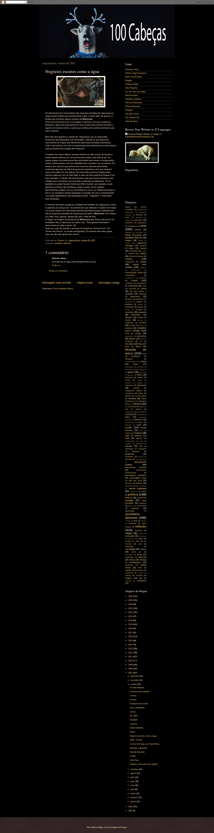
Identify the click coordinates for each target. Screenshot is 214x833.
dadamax (142, 294)
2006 (130, 806)
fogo (144, 354)
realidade (132, 523)
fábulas (132, 339)
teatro (139, 554)
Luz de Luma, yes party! (135, 91)
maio (132, 785)
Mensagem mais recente (56, 282)
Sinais (132, 732)
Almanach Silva (131, 69)
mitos (127, 417)
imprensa (129, 385)
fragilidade (136, 356)
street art (136, 552)
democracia (135, 296)
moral (140, 422)
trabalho (128, 570)
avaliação (128, 232)
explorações (129, 336)
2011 (130, 656)
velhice (128, 575)
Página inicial (84, 282)
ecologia (138, 309)
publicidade (130, 511)
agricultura (140, 209)
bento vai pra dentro (133, 77)
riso (140, 536)
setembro (134, 769)
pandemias (129, 454)
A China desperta (137, 687)
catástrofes (133, 251)
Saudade (133, 720)
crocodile (132, 289)
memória (128, 414)
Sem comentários (137, 708)
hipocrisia (129, 377)
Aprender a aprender (138, 748)
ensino (128, 320)
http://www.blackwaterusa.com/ (60, 122)
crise (144, 286)
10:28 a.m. (56, 265)
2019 (130, 624)
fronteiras (129, 359)
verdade (139, 575)
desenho (128, 299)
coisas (143, 261)
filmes (138, 346)
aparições (129, 223)
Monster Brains (131, 95)
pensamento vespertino (135, 475)
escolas (132, 325)
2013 (130, 648)
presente (142, 506)
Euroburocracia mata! (139, 704)
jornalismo (129, 393)
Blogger (124, 827)
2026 (130, 596)
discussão (128, 302)
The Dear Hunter (132, 114)
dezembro (134, 676)
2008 (130, 669)
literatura (138, 404)
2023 (130, 608)
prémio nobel (132, 506)
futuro (135, 364)
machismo (128, 412)
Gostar (133, 712)
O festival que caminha (139, 691)
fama (142, 339)
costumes (129, 283)
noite (141, 441)
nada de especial (133, 436)
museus (128, 433)
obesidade (139, 443)
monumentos (129, 422)
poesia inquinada (137, 488)
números (128, 443)
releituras (138, 530)
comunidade (130, 275)
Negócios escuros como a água (143, 736)
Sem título (134, 760)
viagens (128, 578)
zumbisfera (141, 581)
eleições (128, 317)
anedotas (139, 217)
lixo (126, 406)
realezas (143, 521)
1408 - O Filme (136, 740)
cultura (143, 288)
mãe (136, 412)
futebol (143, 361)
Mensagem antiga (109, 282)
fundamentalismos (131, 361)
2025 (130, 600)
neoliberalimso (130, 441)
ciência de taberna (136, 256)
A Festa (133, 700)
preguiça (142, 503)
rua (145, 536)
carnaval (142, 246)
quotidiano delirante (62, 243)
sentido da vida (132, 541)
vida (140, 578)
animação (128, 220)
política (133, 494)
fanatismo (129, 341)
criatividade (133, 286)
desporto (139, 299)
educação (142, 312)
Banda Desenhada (133, 235)
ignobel (139, 380)
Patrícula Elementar (133, 103)
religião (128, 533)
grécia (137, 369)
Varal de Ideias (131, 121)
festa (127, 346)
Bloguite (128, 80)
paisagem (142, 449)
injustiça (136, 388)
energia (140, 317)
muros (141, 430)
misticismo (140, 414)
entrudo (140, 320)
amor (127, 217)
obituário (128, 446)
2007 (130, 673)
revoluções (129, 536)
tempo (132, 560)
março (133, 793)
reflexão (140, 526)
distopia (139, 302)
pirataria (128, 486)
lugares (141, 406)
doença (140, 307)
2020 (130, 620)
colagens (143, 267)
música (138, 433)
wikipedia (128, 581)
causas (144, 251)
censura (131, 253)
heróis (139, 375)
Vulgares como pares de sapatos (144, 764)
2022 (130, 612)
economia (129, 312)
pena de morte (141, 459)
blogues (128, 240)
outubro (133, 684)
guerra (131, 372)
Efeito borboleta (136, 728)
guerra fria (142, 372)
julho (132, 777)
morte (138, 425)
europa (138, 333)
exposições (141, 336)
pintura (139, 483)
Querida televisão (137, 752)
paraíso (140, 457)
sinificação (129, 546)
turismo (140, 573)
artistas (138, 229)
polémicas (133, 491)
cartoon (143, 248)
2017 (130, 632)
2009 (130, 665)
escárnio (142, 323)
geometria (128, 369)
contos (134, 280)
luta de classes (133, 409)
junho (133, 781)
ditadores (129, 304)
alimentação (129, 212)
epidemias (129, 323)
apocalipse (142, 223)
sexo (140, 544)
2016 (130, 636)
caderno (140, 240)
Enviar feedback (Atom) (63, 288)
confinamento (129, 278)
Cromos (133, 696)
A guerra (133, 724)
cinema (128, 259)
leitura (143, 396)
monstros (138, 420)
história (140, 377)
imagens (140, 383)
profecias (135, 508)
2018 (130, 628)
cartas (131, 248)
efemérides (135, 315)
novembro (134, 680)
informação (141, 385)
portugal (129, 500)
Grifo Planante (131, 88)
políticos (128, 498)
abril (132, 789)
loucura (133, 406)
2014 (130, 645)
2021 (130, 616)
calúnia (127, 243)
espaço (141, 325)
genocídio (140, 367)
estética (128, 328)
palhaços (135, 451)
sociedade (130, 549)
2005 (130, 811)
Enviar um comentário (58, 271)
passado (128, 459)
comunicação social (133, 272)
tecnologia (129, 557)
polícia (143, 491)
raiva (135, 521)
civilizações (129, 262)
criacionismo (141, 283)
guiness (130, 375)
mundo (128, 427)
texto (140, 568)
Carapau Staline (132, 84)
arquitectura (132, 226)
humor (127, 380)
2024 (130, 604)
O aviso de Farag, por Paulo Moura (144, 744)
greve (144, 369)
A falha (133, 756)
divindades (129, 307)
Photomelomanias (132, 106)
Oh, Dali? (134, 716)
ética (127, 333)
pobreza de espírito (139, 486)
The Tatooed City (132, 117)
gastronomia (129, 367)
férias (140, 344)
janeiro (133, 801)
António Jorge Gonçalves (135, 73)
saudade (131, 539)
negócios (139, 438)
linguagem (142, 401)
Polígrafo (129, 110)
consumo (142, 278)
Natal (127, 438)
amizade (139, 215)
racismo (127, 521)
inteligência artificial (133, 391)
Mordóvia (128, 425)
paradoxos (129, 457)
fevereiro (134, 797)
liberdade (132, 398)
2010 (130, 661)
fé (141, 341)
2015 (130, 640)
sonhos (143, 549)
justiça (140, 393)
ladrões (128, 396)
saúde (140, 539)
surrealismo (129, 554)
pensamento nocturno (135, 467)
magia (142, 412)
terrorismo (129, 565)
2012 (130, 653)
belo (140, 238)
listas (129, 404)
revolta (141, 533)
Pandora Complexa (133, 99)
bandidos (129, 237)
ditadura (140, 304)
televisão (142, 557)
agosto (133, 773)
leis (136, 396)
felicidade (129, 344)
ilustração (128, 383)
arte (143, 225)
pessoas (128, 483)
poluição (140, 498)
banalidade (139, 232)
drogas (127, 309)
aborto (127, 207)
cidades (143, 253)
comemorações (136, 270)
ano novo (139, 220)
